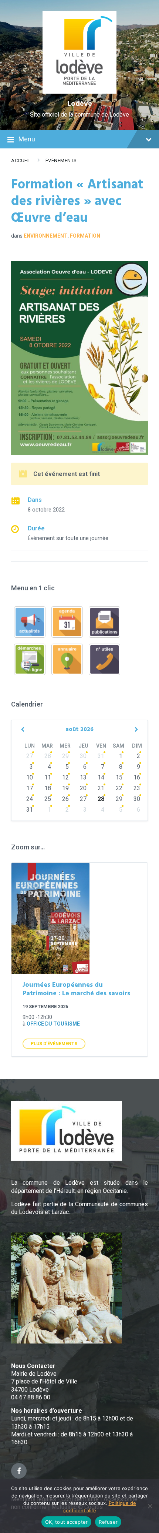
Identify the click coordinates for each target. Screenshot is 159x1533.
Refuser (108, 1522)
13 (83, 777)
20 (83, 788)
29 (65, 755)
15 (119, 777)
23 (136, 788)
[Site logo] (80, 91)
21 (101, 788)
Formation (85, 236)
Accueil (21, 160)
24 (29, 798)
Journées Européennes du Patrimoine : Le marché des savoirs (76, 989)
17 (29, 788)
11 (47, 777)
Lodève (79, 104)
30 (83, 755)
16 (136, 777)
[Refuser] (149, 1506)
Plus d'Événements (54, 1043)
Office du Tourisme (53, 1024)
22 (119, 788)
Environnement (46, 236)
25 (47, 798)
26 (65, 798)
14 (101, 777)
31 (101, 755)
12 (65, 777)
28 (47, 755)
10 (29, 777)
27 (29, 755)
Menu (26, 139)
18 (47, 788)
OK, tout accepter (66, 1522)
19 (65, 788)
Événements (61, 160)
